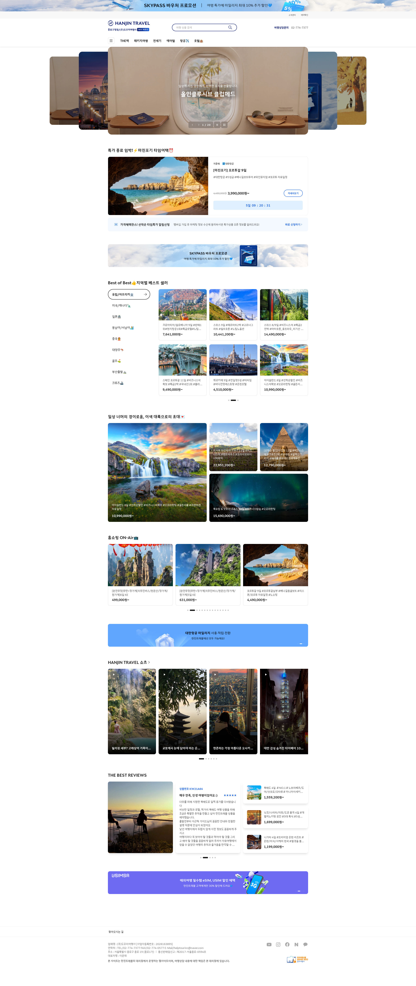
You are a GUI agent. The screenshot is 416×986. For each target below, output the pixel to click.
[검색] (230, 27)
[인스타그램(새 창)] (278, 944)
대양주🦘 (118, 349)
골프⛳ (116, 361)
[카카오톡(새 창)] (305, 944)
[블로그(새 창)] (296, 944)
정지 (217, 125)
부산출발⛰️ (119, 372)
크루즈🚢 (118, 383)
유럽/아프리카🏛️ (123, 294)
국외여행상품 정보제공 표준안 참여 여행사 (297, 959)
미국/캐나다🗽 (121, 305)
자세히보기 (293, 193)
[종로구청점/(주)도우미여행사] (129, 23)
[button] (228, 400)
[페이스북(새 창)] (287, 944)
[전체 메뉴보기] (111, 40)
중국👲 (116, 338)
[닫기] (306, 5)
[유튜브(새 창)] (269, 944)
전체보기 (224, 125)
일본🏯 (116, 316)
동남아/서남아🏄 (123, 327)
